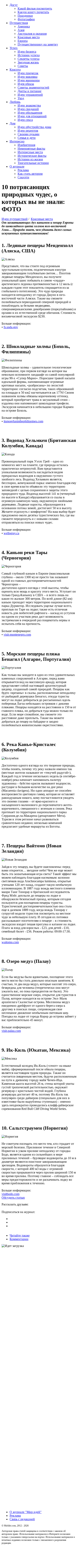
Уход (21, 98)
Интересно (17, 141)
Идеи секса (25, 120)
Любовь (15, 102)
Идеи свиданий (28, 109)
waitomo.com (10, 942)
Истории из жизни (30, 159)
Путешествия (19, 23)
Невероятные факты (31, 148)
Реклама (23, 170)
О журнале (17, 166)
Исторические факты (32, 155)
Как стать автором (30, 173)
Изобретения (26, 145)
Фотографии (26, 19)
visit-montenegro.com (17, 634)
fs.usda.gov (11, 327)
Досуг (14, 5)
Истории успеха (29, 55)
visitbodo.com (10, 1194)
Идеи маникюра (29, 80)
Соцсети (23, 177)
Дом (12, 123)
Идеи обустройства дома (34, 127)
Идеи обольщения (30, 112)
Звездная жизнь (28, 62)
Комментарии (19, 1239)
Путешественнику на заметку (38, 44)
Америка (24, 26)
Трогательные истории (33, 163)
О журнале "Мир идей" (26, 1512)
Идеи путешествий (15, 219)
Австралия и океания (32, 33)
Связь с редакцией (22, 1519)
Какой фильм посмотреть (35, 8)
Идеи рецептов (28, 130)
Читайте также (20, 1235)
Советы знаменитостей (33, 87)
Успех (14, 48)
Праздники (25, 15)
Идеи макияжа (27, 76)
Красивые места (29, 37)
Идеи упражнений (30, 94)
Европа (23, 40)
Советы (23, 66)
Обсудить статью (13, 1197)
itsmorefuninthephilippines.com (23, 421)
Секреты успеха (28, 58)
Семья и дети (27, 137)
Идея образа (26, 84)
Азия (21, 30)
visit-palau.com (11, 1030)
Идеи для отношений (32, 116)
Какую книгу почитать (33, 12)
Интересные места (30, 152)
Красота (15, 69)
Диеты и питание (29, 91)
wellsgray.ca (11, 533)
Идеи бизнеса (27, 51)
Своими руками (28, 134)
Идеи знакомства (29, 105)
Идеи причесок (28, 73)
